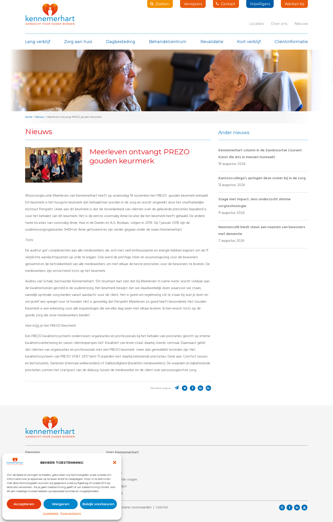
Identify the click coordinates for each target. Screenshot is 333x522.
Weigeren (60, 504)
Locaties (256, 24)
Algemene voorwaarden (133, 507)
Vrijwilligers (260, 4)
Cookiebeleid (50, 513)
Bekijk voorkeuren (98, 504)
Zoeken (162, 4)
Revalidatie (211, 41)
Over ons (279, 24)
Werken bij (294, 4)
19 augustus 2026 (260, 157)
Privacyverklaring (70, 513)
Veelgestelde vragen (121, 479)
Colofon (162, 507)
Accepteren (24, 504)
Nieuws (301, 24)
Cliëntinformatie (291, 41)
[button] (114, 462)
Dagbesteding (120, 41)
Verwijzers (193, 4)
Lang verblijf (37, 41)
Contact (228, 4)
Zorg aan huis (78, 41)
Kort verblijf (249, 41)
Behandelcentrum (167, 41)
